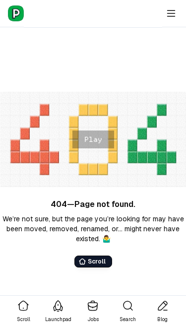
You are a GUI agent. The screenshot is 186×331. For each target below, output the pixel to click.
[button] (93, 139)
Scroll (97, 261)
